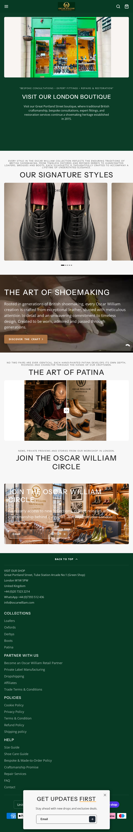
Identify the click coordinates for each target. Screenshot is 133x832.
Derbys (9, 634)
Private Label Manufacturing (24, 669)
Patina (8, 647)
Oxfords (10, 627)
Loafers (9, 621)
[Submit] (92, 819)
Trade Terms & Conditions (23, 689)
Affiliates (10, 683)
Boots (8, 641)
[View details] (55, 222)
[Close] (105, 795)
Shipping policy (15, 731)
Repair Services (15, 774)
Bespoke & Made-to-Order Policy (28, 760)
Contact (9, 787)
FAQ (7, 780)
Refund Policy (14, 725)
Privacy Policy (14, 712)
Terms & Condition (18, 718)
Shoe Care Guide (16, 754)
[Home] (66, 6)
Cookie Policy (14, 705)
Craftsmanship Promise (21, 767)
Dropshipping (14, 676)
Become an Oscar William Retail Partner (33, 663)
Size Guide (11, 747)
